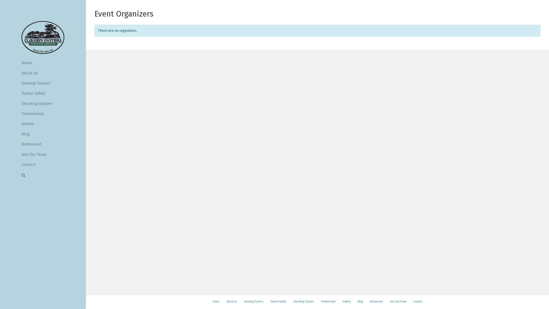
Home (26, 63)
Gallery (27, 123)
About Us (29, 73)
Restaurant (31, 144)
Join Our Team (34, 154)
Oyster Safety (33, 93)
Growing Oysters (35, 83)
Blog (25, 134)
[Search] (23, 175)
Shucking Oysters (37, 103)
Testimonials (32, 113)
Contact (28, 164)
